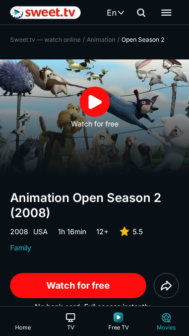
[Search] (141, 12)
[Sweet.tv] (45, 12)
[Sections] (166, 12)
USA (40, 231)
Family (20, 247)
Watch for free (78, 285)
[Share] (166, 285)
